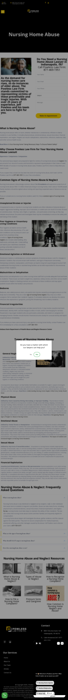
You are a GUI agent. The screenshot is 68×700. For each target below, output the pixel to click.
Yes (37, 354)
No (31, 354)
